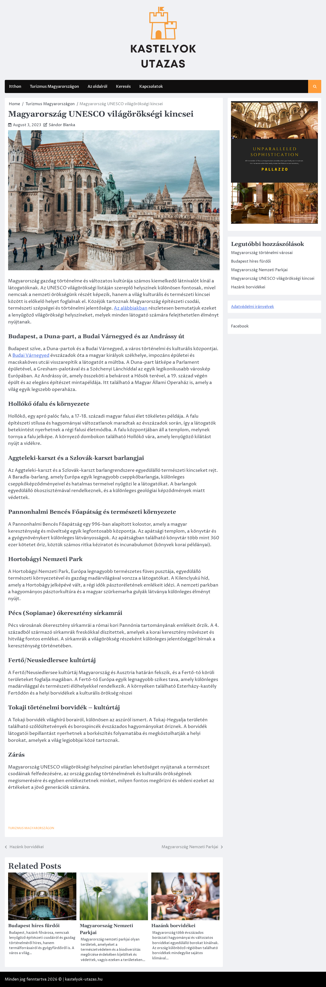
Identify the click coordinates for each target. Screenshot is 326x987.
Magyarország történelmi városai (262, 253)
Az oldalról (97, 86)
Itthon (15, 86)
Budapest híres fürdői (34, 926)
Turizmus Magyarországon (54, 86)
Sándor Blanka (62, 125)
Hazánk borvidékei (173, 926)
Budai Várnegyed (30, 355)
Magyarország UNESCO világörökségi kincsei (272, 278)
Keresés (123, 86)
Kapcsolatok (151, 86)
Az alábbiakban (130, 308)
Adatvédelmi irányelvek (252, 307)
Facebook (240, 326)
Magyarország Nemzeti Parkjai (259, 270)
